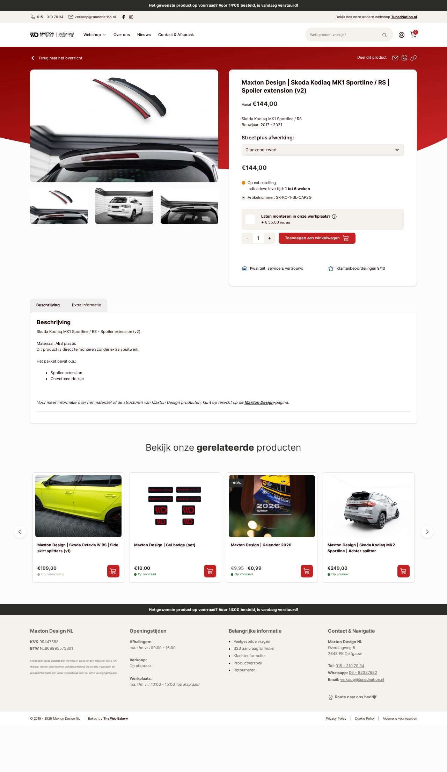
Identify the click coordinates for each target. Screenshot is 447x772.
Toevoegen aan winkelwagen (312, 237)
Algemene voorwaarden (400, 718)
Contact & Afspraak (176, 34)
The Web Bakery (115, 718)
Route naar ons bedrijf (355, 697)
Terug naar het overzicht (60, 58)
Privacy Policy (336, 718)
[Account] (401, 34)
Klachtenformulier (250, 656)
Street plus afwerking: (268, 137)
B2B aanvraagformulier (254, 649)
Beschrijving (48, 305)
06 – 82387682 (363, 673)
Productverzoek (248, 663)
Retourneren (244, 670)
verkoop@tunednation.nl (95, 17)
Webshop (92, 34)
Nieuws (144, 34)
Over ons (121, 34)
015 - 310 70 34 (50, 17)
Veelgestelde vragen (252, 641)
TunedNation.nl (404, 17)
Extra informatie (86, 305)
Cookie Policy (365, 718)
